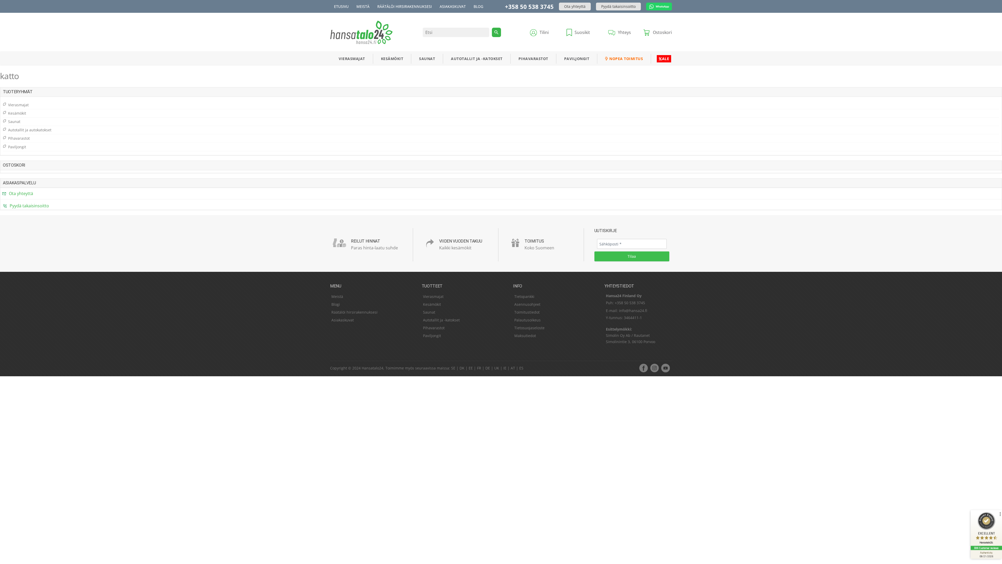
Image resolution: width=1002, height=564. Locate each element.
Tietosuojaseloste (529, 327)
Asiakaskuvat (453, 6)
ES (521, 368)
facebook (643, 367)
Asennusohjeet (527, 304)
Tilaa (632, 256)
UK (496, 368)
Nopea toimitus (625, 58)
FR (479, 368)
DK (462, 368)
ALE (665, 58)
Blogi (335, 304)
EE (471, 368)
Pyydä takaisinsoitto (618, 6)
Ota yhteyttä (575, 6)
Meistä (362, 6)
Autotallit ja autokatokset (29, 129)
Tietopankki (524, 296)
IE (504, 368)
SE (453, 368)
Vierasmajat (352, 58)
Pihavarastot (533, 58)
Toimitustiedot (527, 312)
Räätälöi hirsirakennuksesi (404, 6)
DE (487, 368)
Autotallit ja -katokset (477, 58)
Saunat (427, 58)
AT (513, 368)
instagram (654, 367)
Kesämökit (392, 58)
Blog (478, 6)
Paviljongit (576, 58)
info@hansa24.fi (633, 310)
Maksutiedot (525, 335)
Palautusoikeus (527, 320)
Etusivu (341, 6)
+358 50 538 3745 (529, 6)
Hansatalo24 (372, 368)
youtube (665, 367)
